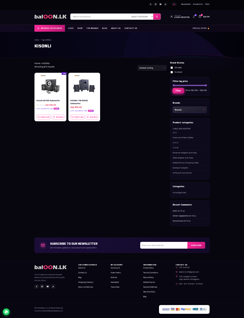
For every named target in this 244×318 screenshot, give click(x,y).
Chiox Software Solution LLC (52, 311)
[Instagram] (155, 4)
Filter (178, 90)
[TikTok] (165, 4)
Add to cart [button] (45, 117)
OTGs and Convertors (182, 173)
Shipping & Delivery (85, 282)
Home (71, 28)
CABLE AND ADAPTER (181, 128)
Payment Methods (150, 287)
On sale (178, 67)
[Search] (157, 17)
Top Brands (92, 28)
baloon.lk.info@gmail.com (189, 272)
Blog (104, 28)
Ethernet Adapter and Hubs (185, 152)
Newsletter (186, 4)
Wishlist (114, 277)
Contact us (130, 28)
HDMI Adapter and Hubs (183, 157)
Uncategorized (179, 192)
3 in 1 (175, 132)
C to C (175, 142)
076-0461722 (184, 267)
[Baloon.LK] (50, 16)
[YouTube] (160, 4)
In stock (178, 72)
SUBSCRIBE (196, 245)
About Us (81, 268)
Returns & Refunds (85, 287)
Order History (116, 272)
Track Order (115, 287)
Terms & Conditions (150, 272)
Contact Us (198, 4)
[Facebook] (150, 4)
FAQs (207, 4)
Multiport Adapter (180, 167)
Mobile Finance (149, 282)
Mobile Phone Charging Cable (186, 162)
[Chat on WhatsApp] (6, 311)
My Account (115, 268)
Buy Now (59, 117)
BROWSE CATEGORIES (51, 28)
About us (116, 28)
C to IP (175, 147)
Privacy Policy (148, 268)
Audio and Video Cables (183, 137)
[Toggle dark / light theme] (174, 4)
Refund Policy (148, 277)
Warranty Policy (149, 292)
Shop (80, 28)
